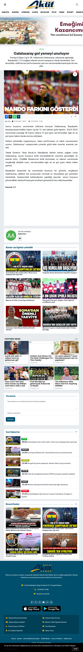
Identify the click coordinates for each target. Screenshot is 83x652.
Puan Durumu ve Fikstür (16, 626)
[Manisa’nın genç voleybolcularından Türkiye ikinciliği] (59, 316)
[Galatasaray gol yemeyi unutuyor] (41, 92)
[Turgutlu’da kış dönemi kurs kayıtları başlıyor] (59, 261)
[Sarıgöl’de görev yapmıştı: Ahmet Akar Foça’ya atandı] (59, 543)
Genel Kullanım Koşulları (31, 638)
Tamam (75, 649)
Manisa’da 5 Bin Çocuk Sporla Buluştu (20, 300)
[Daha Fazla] (18, 116)
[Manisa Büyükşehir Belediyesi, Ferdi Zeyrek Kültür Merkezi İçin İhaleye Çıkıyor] (23, 517)
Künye (13, 638)
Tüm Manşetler (50, 626)
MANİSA (15, 12)
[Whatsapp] (47, 602)
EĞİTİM (24, 471)
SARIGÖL (5, 12)
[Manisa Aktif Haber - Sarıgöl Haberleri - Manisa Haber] (41, 4)
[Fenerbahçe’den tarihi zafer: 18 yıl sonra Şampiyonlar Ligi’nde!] (23, 261)
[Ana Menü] (5, 5)
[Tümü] (76, 432)
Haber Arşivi (49, 630)
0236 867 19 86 (43, 589)
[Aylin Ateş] (11, 235)
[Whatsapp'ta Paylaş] (14, 116)
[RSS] (51, 602)
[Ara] (77, 4)
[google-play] (51, 608)
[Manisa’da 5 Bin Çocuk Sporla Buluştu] (23, 289)
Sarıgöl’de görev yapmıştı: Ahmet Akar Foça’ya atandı (46, 463)
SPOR (54, 12)
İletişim (19, 638)
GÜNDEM (25, 12)
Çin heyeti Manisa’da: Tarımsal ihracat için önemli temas (47, 453)
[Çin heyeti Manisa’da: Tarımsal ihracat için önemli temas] (23, 543)
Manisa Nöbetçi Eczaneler (18, 618)
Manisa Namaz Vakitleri (17, 622)
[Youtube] (43, 602)
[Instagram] (39, 602)
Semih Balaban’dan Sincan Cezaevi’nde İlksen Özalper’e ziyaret (46, 495)
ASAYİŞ (35, 12)
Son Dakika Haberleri (15, 630)
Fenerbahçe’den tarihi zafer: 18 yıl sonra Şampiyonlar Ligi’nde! (49, 442)
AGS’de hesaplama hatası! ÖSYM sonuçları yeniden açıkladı (48, 474)
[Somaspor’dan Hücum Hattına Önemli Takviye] (23, 316)
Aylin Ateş (8, 121)
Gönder (10, 419)
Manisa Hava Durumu (52, 618)
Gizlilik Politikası (10, 649)
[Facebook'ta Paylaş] (6, 116)
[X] (36, 602)
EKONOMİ (44, 12)
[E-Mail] (20, 238)
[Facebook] (32, 602)
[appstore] (31, 608)
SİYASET (70, 12)
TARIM (61, 12)
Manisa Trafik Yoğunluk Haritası (56, 622)
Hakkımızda (68, 638)
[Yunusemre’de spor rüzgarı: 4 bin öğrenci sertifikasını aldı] (59, 289)
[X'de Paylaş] (10, 116)
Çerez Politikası (56, 638)
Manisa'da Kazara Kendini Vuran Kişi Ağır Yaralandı (45, 485)
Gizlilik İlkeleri (45, 638)
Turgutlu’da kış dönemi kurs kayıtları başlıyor (59, 273)
